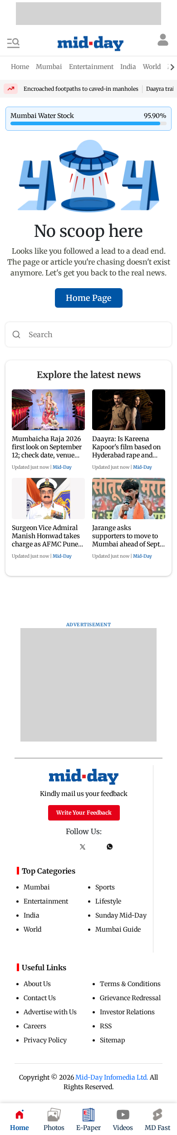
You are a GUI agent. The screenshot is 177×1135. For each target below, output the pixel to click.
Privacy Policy (45, 1040)
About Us (37, 984)
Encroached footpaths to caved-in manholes (81, 88)
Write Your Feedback (84, 812)
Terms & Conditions (130, 984)
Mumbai (37, 887)
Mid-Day (62, 467)
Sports (105, 887)
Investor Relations (127, 1012)
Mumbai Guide (118, 929)
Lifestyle (108, 901)
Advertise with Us (50, 1012)
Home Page (89, 298)
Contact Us (40, 998)
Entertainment (46, 901)
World (32, 929)
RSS (106, 1026)
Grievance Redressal (130, 998)
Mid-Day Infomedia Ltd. (111, 1077)
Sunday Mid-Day (121, 915)
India (31, 915)
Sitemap (112, 1040)
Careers (35, 1026)
